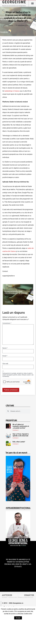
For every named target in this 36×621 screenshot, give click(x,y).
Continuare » (16, 430)
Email (4, 356)
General (10, 25)
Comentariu (6, 323)
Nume (4, 348)
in (13, 91)
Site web (5, 363)
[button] (32, 3)
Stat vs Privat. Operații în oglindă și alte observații (21, 435)
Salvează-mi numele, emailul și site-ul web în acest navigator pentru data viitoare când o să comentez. (17, 375)
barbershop (9, 91)
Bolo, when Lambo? (19, 442)
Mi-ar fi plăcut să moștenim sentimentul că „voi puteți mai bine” (21, 426)
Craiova (16, 91)
